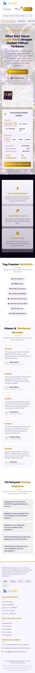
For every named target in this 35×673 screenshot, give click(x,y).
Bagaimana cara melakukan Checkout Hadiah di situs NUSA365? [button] (14, 527)
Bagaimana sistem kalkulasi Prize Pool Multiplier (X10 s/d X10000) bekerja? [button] (16, 516)
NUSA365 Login (18, 283)
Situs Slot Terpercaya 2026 (18, 303)
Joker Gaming (7, 632)
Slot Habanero (7, 629)
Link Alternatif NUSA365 (18, 293)
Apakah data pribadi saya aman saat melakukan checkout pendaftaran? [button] (15, 548)
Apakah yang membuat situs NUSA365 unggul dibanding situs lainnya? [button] (16, 504)
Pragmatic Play (7, 623)
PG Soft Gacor (7, 626)
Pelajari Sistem (18, 78)
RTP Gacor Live (18, 308)
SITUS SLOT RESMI (8, 610)
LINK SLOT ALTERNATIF (10, 607)
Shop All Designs (8, 21)
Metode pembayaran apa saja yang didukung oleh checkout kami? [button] (17, 538)
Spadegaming (7, 635)
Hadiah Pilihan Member (18, 313)
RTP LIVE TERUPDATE (9, 613)
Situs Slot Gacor (18, 279)
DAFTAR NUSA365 (8, 605)
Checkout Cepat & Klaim (18, 164)
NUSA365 (21, 21)
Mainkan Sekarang (19, 72)
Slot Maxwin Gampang (18, 288)
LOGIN (29, 9)
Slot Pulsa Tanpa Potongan (18, 298)
